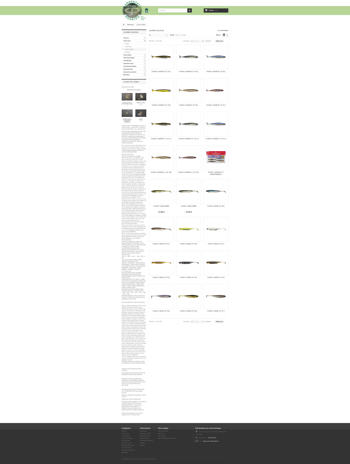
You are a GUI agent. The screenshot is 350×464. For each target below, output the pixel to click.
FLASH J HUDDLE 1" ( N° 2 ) (161, 139)
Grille (224, 36)
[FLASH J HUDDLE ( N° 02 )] (161, 57)
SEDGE (141, 119)
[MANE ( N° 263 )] (140, 96)
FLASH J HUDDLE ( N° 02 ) (161, 71)
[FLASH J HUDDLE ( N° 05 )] (161, 90)
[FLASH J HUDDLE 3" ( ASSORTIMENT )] (216, 157)
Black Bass (126, 74)
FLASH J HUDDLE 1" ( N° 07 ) (188, 172)
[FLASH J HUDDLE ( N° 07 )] (216, 90)
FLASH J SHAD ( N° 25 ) (161, 311)
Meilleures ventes (145, 436)
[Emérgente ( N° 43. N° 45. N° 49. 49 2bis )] (127, 96)
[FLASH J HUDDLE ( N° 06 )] (188, 90)
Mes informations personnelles (167, 438)
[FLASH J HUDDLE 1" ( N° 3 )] (188, 124)
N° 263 (140, 104)
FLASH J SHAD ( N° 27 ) (215, 311)
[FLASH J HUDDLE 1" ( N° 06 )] (161, 157)
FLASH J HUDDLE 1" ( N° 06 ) (161, 172)
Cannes (127, 43)
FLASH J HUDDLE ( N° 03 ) (188, 71)
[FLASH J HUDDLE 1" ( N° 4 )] (216, 124)
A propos (142, 443)
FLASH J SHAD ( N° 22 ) (161, 277)
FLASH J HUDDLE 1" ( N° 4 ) (216, 139)
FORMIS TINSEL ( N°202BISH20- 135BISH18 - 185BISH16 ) (127, 121)
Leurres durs (128, 46)
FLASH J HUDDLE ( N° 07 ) (215, 105)
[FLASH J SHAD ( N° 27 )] (216, 296)
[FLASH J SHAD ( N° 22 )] (161, 262)
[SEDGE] (140, 113)
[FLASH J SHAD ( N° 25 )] (161, 296)
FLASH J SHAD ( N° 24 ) (215, 277)
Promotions (143, 431)
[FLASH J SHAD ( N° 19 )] (188, 229)
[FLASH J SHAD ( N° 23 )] (188, 262)
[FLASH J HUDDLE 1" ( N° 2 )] (161, 124)
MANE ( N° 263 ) (141, 102)
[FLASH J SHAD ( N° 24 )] (216, 262)
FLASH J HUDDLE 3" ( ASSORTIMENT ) (216, 173)
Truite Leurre (127, 41)
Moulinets (127, 52)
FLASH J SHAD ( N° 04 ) (215, 206)
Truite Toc (126, 38)
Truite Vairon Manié (128, 58)
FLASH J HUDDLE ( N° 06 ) (188, 105)
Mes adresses (162, 436)
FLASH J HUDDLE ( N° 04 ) (215, 71)
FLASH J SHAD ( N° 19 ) (188, 244)
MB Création (152, 459)
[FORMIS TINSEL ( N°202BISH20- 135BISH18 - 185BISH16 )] (127, 113)
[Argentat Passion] (138, 10)
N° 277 (140, 120)
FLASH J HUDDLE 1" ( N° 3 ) (189, 139)
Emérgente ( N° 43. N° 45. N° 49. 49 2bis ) (127, 104)
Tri (149, 35)
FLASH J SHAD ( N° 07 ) (161, 244)
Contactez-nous (144, 438)
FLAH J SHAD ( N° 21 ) (216, 244)
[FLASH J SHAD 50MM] (161, 191)
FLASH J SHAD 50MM (161, 206)
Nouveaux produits (145, 433)
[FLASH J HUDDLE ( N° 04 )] (216, 57)
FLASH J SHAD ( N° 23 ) (188, 277)
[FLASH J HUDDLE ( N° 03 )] (188, 57)
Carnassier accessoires (129, 72)
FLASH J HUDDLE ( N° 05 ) (161, 105)
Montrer (172, 35)
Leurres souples (129, 49)
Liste (227, 36)
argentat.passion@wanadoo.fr (211, 441)
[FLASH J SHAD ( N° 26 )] (188, 296)
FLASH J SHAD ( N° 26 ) (188, 311)
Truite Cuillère (127, 55)
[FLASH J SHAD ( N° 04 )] (216, 191)
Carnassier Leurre (128, 63)
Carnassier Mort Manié (129, 66)
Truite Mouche (127, 60)
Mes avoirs (161, 433)
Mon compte (163, 428)
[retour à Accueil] (123, 25)
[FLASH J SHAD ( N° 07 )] (161, 229)
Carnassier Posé (128, 69)
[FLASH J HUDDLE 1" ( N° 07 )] (188, 157)
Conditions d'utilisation (146, 440)
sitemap (142, 445)
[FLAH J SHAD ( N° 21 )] (216, 229)
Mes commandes (163, 431)
